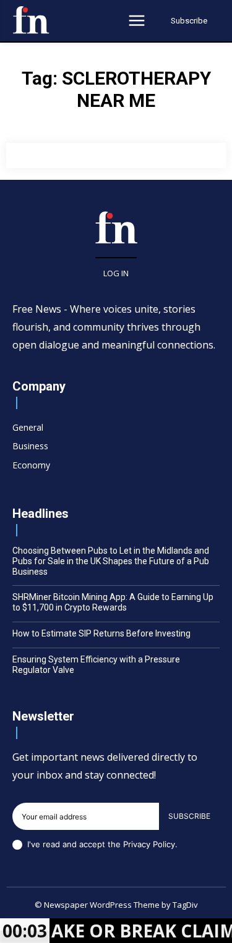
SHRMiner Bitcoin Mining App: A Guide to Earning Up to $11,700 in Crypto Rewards (112, 602)
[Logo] (30, 20)
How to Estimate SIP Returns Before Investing (101, 633)
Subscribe (189, 816)
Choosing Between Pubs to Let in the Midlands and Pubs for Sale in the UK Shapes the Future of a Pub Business (110, 561)
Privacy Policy (149, 844)
